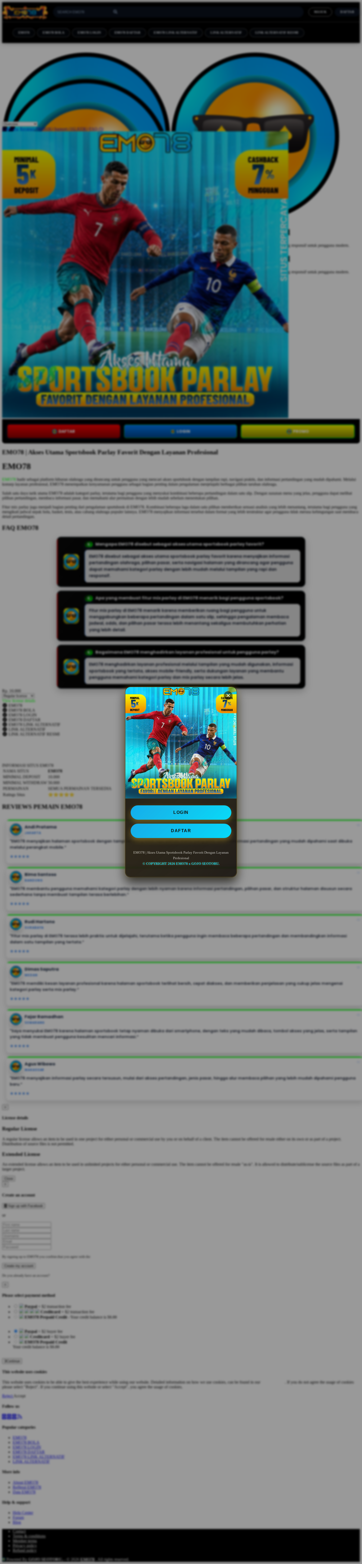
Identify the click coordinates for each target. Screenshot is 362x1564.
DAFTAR (181, 830)
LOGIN (181, 812)
